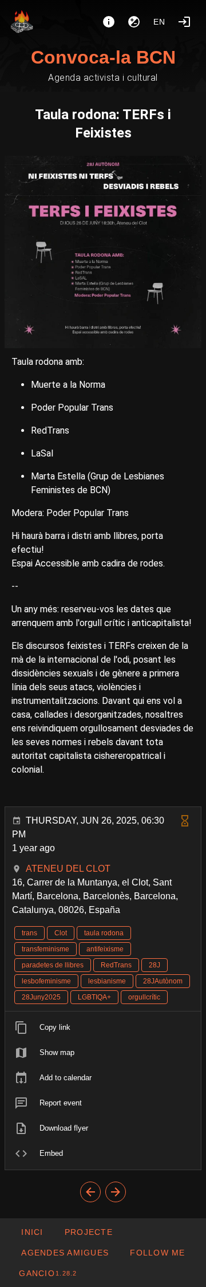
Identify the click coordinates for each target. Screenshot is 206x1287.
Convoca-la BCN (103, 57)
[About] (108, 21)
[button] (64, 1252)
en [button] (159, 21)
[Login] (184, 21)
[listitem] (103, 1027)
